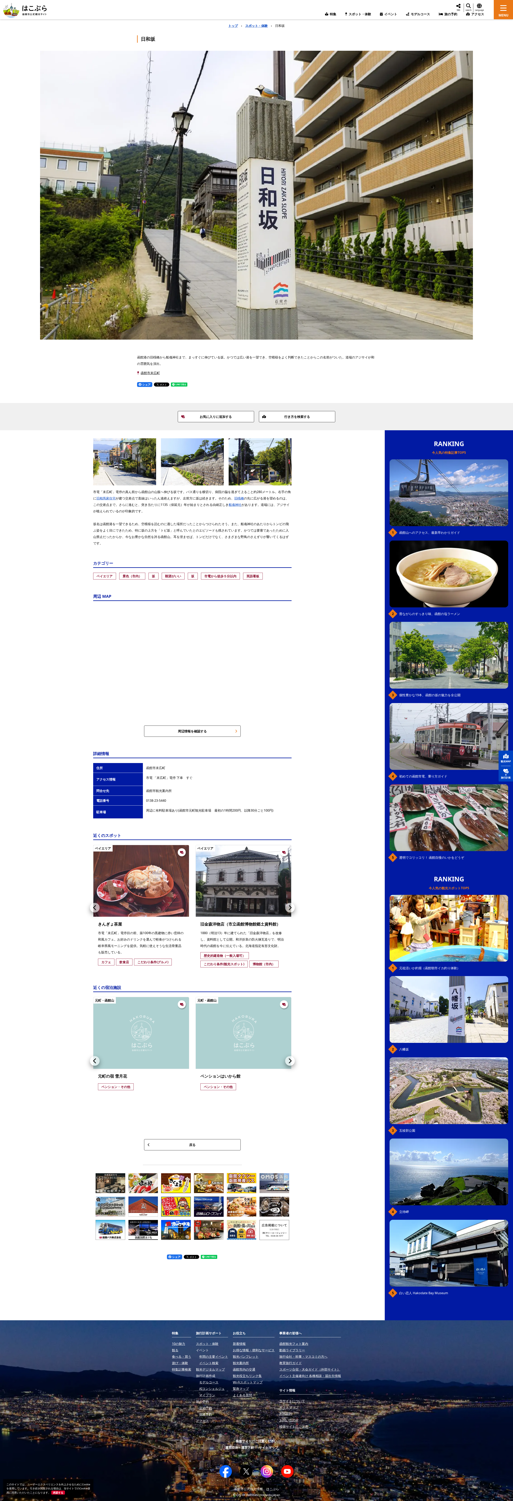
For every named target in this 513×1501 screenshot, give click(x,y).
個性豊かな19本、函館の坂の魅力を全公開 (429, 695)
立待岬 (404, 1212)
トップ (233, 25)
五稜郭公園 (407, 1130)
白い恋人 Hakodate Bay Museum (423, 1293)
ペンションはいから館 (220, 1076)
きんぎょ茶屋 (110, 924)
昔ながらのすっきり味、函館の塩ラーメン (429, 614)
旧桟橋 (239, 498)
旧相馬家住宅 (106, 498)
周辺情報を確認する (192, 731)
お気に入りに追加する (216, 416)
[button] (95, 907)
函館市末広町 (150, 373)
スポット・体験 (256, 25)
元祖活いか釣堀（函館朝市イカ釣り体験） (429, 968)
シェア (146, 384)
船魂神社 (235, 504)
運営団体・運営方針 (239, 1447)
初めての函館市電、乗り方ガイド (423, 776)
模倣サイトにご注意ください (256, 1441)
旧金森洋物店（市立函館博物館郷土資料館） (240, 924)
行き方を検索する (297, 416)
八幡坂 (404, 1049)
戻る (192, 1145)
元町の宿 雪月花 (112, 1076)
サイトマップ (268, 1447)
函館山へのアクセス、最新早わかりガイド (429, 532)
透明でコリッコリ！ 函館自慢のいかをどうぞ (431, 857)
